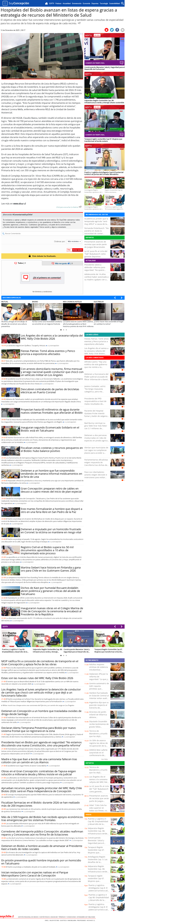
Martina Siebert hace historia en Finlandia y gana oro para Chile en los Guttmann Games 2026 (51, 569)
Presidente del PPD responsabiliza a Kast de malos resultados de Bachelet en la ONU (95, 402)
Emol (47, 920)
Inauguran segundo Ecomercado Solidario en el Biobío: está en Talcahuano (50, 429)
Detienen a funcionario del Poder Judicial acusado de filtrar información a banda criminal (96, 378)
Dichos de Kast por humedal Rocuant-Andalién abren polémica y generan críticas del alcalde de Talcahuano (50, 591)
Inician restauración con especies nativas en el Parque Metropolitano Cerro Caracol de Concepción (34, 874)
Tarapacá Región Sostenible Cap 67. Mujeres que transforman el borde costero (97, 852)
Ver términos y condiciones (42, 292)
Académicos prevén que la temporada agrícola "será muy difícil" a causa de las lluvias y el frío (96, 222)
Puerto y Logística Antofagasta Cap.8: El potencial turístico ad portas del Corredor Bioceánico (98, 890)
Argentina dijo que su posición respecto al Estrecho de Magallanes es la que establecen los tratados (99, 709)
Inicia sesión (45, 227)
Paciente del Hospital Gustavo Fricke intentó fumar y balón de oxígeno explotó (95, 414)
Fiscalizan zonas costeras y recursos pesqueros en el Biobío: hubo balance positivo (52, 449)
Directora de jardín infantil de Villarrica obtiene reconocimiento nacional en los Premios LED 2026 (98, 719)
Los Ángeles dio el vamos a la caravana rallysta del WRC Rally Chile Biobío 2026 (52, 337)
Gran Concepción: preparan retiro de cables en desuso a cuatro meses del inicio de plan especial (51, 490)
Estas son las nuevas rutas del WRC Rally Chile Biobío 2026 (37, 678)
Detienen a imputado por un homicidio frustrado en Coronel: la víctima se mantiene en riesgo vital (51, 530)
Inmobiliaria (72, 920)
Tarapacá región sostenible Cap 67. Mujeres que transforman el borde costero (97, 881)
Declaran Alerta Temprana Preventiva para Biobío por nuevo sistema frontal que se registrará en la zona (38, 729)
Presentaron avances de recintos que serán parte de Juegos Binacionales (95, 244)
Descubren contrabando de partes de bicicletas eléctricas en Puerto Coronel (50, 390)
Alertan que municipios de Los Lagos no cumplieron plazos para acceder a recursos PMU (96, 451)
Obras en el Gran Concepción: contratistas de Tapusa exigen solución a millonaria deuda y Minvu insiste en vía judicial (38, 772)
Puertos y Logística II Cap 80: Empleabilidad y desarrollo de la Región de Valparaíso (98, 822)
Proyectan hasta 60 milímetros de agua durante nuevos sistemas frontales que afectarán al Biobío (52, 411)
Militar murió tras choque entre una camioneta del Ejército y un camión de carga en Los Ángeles (38, 705)
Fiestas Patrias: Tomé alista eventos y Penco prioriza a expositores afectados (48, 352)
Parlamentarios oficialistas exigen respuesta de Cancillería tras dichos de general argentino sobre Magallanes (96, 465)
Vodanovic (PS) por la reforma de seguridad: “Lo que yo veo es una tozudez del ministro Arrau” (99, 679)
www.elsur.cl (19, 203)
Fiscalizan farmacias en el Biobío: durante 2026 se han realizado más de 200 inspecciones (40, 804)
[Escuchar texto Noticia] (80, 206)
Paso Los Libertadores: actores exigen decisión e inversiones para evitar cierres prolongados (95, 476)
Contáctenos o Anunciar (48, 917)
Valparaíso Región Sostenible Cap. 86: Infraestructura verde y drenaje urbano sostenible (98, 833)
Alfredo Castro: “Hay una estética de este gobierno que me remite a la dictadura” (95, 365)
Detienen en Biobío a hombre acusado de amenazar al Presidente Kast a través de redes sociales (41, 847)
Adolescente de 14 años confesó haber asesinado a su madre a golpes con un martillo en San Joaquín (96, 278)
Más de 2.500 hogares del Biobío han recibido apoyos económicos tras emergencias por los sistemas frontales (42, 818)
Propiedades (82, 920)
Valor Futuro (54, 920)
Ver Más (104, 759)
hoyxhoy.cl (91, 920)
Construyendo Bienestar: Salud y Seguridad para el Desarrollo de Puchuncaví (96, 843)
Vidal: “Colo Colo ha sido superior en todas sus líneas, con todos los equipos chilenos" (98, 810)
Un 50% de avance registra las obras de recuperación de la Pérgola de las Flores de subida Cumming (98, 745)
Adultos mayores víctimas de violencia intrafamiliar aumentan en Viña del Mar (99, 669)
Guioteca (63, 920)
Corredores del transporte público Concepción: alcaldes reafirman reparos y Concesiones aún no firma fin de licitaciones (42, 833)
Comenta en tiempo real (95, 63)
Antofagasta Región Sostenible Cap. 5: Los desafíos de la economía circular (97, 860)
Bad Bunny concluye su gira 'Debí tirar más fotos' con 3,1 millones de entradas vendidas (95, 427)
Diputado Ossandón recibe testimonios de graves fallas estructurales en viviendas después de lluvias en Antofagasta (99, 728)
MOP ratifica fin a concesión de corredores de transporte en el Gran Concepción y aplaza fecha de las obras (39, 662)
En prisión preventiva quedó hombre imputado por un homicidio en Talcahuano (41, 862)
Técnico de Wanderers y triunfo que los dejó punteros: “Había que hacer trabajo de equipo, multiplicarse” (99, 738)
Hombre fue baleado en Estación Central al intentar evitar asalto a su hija (99, 697)
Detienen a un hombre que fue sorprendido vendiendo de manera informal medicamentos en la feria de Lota (51, 474)
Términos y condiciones (67, 917)
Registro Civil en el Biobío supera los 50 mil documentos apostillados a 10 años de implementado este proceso (47, 550)
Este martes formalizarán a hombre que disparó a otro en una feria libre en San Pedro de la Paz (51, 510)
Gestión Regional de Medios (28, 917)
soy (53, 345)
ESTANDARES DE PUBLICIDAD (86, 917)
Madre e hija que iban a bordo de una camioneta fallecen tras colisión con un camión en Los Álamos (39, 760)
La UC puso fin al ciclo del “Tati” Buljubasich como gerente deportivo (95, 254)
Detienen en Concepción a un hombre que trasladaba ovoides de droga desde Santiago (41, 712)
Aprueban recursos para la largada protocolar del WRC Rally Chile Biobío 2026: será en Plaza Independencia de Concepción (41, 789)
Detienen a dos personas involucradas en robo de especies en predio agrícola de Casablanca (96, 439)
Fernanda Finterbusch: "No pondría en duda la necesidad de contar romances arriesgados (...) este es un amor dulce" (96, 233)
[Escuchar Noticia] (79, 23)
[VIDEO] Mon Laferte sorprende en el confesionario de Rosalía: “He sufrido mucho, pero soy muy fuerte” (99, 757)
